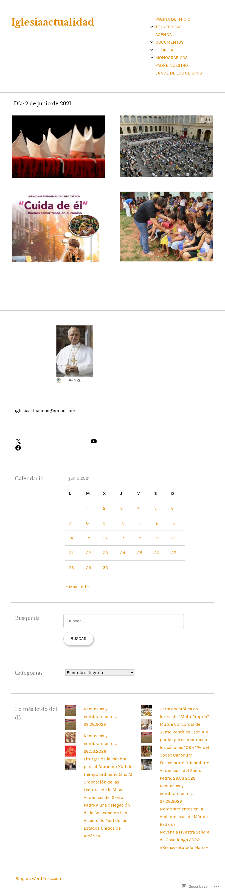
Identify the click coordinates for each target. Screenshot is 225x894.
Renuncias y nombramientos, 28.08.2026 (100, 743)
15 (88, 537)
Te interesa (168, 26)
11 (138, 523)
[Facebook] (49, 448)
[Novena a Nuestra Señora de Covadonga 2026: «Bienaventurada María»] (146, 768)
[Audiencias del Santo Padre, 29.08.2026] (146, 728)
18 (139, 537)
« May (71, 586)
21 (71, 552)
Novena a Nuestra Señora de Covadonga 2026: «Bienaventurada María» (184, 839)
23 (105, 552)
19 (156, 537)
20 (173, 537)
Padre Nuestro (171, 65)
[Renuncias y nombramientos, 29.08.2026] (70, 714)
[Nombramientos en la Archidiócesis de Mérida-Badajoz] (146, 755)
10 (122, 523)
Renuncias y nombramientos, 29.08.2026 (100, 716)
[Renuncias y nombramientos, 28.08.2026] (70, 728)
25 (139, 552)
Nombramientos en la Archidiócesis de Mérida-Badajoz (184, 816)
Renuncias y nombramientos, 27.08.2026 (176, 793)
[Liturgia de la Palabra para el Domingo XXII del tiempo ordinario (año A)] (70, 741)
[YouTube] (125, 441)
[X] (49, 441)
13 (173, 523)
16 (105, 537)
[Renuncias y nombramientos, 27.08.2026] (146, 741)
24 (122, 552)
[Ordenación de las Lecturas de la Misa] (70, 755)
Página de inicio (172, 19)
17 (122, 537)
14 (71, 537)
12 (156, 523)
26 (156, 552)
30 (105, 567)
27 (173, 552)
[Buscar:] (123, 620)
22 (88, 552)
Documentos (169, 42)
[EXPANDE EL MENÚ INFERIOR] (151, 26)
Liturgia (164, 50)
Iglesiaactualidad (52, 22)
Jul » (85, 586)
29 (88, 567)
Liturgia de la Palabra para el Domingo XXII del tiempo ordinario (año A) (109, 766)
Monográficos (171, 57)
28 (71, 567)
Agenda (163, 34)
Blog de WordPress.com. (39, 878)
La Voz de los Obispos (178, 73)
